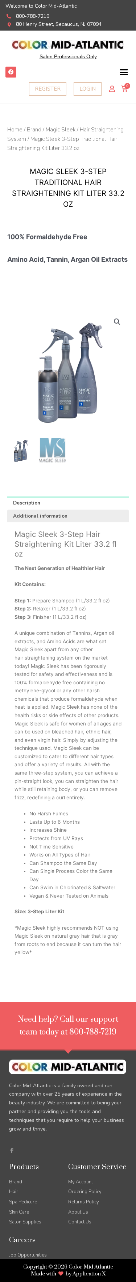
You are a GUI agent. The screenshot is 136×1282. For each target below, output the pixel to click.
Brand (34, 129)
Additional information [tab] (40, 516)
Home (14, 129)
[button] (124, 72)
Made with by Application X (68, 1273)
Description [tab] (26, 502)
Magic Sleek (60, 129)
